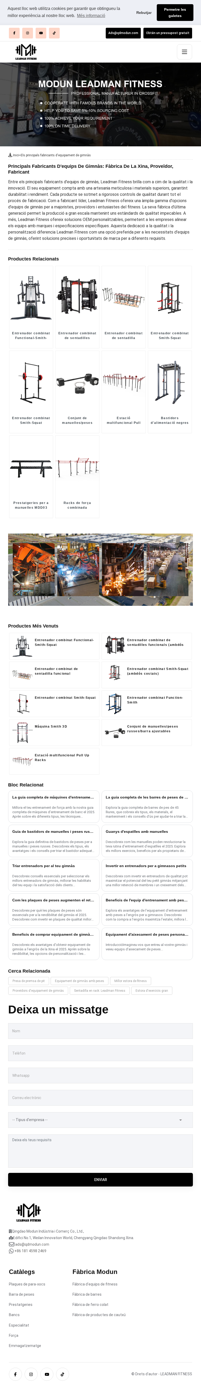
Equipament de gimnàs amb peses (79, 981)
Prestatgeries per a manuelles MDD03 (31, 505)
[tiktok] (54, 33)
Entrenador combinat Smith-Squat (31, 420)
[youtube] (41, 33)
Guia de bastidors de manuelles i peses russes (54, 831)
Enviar (100, 1180)
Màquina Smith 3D (51, 726)
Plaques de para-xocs (27, 1284)
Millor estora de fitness (130, 981)
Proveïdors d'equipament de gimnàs (38, 991)
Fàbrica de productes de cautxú (99, 1315)
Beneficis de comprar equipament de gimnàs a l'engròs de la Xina (54, 934)
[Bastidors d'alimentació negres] (170, 382)
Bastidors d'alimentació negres (170, 420)
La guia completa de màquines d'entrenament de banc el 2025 (54, 797)
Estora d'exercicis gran (152, 991)
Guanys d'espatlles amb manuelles (137, 831)
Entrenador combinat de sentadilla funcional (124, 335)
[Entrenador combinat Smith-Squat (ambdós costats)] (170, 297)
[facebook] (14, 33)
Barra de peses (21, 1294)
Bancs (14, 1315)
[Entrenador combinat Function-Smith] (114, 703)
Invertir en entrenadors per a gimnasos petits (146, 866)
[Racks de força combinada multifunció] (77, 467)
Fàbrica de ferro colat (90, 1304)
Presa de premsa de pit (29, 981)
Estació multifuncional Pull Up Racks (124, 420)
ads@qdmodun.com (32, 1244)
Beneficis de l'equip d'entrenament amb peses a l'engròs (147, 900)
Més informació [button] (91, 15)
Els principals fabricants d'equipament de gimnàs (56, 155)
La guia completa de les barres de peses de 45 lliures (147, 797)
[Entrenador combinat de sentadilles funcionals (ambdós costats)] (77, 297)
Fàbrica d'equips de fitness (95, 1284)
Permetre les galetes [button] (175, 12)
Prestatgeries (20, 1304)
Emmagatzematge (25, 1346)
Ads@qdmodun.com (123, 33)
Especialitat (19, 1325)
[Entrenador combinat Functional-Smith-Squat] (31, 297)
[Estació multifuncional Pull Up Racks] (124, 382)
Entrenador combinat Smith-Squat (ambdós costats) (170, 335)
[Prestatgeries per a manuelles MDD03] (31, 467)
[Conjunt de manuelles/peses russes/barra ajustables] (77, 382)
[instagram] (27, 33)
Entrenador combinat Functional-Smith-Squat (31, 335)
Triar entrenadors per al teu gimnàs (43, 866)
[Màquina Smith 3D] (22, 732)
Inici (16, 155)
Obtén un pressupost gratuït (167, 33)
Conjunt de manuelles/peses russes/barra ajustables (77, 420)
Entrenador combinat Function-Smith (155, 700)
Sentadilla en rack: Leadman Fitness (99, 991)
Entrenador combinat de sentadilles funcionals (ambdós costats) (77, 335)
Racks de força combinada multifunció (77, 505)
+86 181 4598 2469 (30, 1251)
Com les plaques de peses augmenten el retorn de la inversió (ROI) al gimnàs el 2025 (54, 900)
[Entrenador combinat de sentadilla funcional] (124, 297)
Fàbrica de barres (87, 1294)
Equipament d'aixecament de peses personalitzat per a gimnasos (147, 934)
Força (13, 1335)
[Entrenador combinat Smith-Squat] (31, 382)
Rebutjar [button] (144, 12)
